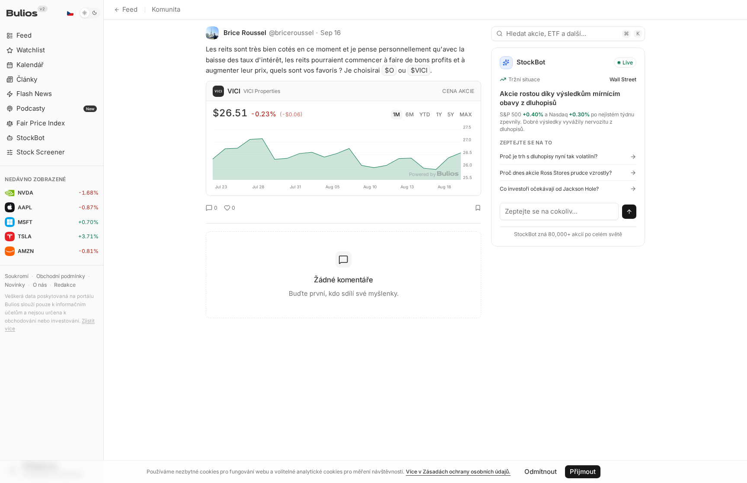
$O (389, 70)
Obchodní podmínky (60, 276)
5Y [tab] (450, 114)
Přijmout (583, 471)
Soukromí (17, 276)
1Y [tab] (439, 114)
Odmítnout (540, 471)
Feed (129, 9)
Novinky (15, 284)
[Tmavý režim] (89, 13)
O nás (40, 284)
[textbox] (559, 211)
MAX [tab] (466, 114)
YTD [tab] (424, 114)
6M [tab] (409, 114)
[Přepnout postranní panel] (103, 241)
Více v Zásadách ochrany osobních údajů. (458, 471)
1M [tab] (396, 114)
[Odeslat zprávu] (629, 212)
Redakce (65, 284)
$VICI (419, 70)
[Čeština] (70, 13)
